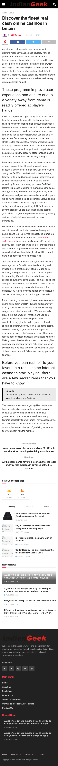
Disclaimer (7, 691)
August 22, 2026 (11, 581)
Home (4, 12)
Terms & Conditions (11, 699)
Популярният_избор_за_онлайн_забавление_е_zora (30, 600)
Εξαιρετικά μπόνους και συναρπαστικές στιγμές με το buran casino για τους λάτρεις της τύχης (30, 611)
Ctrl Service (16, 34)
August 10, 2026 (33, 34)
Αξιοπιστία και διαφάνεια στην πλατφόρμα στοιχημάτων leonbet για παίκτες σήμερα (28, 576)
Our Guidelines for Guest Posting (18, 703)
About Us (6, 686)
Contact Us (7, 707)
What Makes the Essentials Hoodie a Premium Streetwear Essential (33, 515)
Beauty (11, 12)
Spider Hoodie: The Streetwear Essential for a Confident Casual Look (34, 551)
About (4, 754)
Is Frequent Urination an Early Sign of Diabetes (33, 539)
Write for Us (7, 695)
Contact (41, 754)
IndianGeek (20, 759)
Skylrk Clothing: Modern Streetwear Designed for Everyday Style (32, 527)
